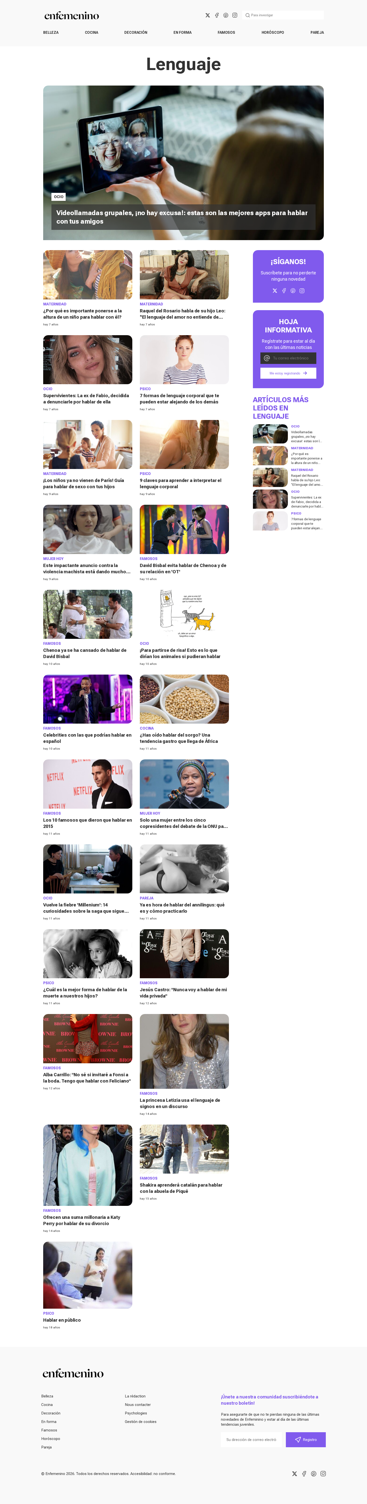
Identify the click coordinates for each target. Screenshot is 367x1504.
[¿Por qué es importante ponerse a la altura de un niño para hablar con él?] (87, 274)
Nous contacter (138, 1404)
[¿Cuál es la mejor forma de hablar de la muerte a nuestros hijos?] (87, 953)
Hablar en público (62, 1320)
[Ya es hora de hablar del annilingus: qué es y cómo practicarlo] (184, 868)
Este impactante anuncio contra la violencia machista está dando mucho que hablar (84, 572)
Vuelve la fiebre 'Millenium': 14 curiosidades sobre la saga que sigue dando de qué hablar (83, 911)
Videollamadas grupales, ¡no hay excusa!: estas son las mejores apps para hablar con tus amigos (307, 441)
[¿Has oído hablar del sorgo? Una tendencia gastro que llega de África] (184, 699)
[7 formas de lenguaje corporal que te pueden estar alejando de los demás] (184, 359)
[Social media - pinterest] (225, 15)
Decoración (135, 33)
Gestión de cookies (141, 1421)
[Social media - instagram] (234, 15)
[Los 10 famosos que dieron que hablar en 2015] (87, 783)
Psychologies (136, 1413)
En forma (182, 33)
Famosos (226, 33)
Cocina (91, 33)
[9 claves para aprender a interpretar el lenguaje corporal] (184, 444)
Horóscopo (273, 33)
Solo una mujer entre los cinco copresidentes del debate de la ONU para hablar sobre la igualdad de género (184, 826)
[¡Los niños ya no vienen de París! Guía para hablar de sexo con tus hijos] (87, 444)
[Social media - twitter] (207, 15)
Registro (310, 1439)
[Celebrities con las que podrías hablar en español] (87, 699)
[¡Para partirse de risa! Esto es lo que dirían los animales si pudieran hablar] (184, 614)
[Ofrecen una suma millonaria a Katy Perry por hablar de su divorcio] (87, 1165)
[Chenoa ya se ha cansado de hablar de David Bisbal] (87, 614)
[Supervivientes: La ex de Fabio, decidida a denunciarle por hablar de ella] (87, 359)
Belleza (50, 33)
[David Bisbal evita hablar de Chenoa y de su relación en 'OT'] (184, 529)
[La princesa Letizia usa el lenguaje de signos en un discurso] (184, 1051)
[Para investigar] (248, 15)
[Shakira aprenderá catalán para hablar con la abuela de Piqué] (184, 1149)
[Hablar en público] (87, 1275)
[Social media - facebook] (216, 15)
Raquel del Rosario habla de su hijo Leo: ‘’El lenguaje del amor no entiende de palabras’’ (182, 317)
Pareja (317, 33)
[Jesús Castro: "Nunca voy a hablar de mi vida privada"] (184, 953)
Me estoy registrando (285, 373)
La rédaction (135, 1396)
